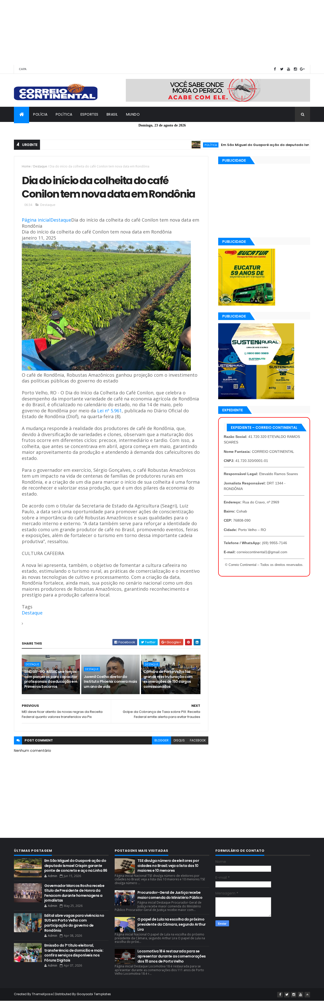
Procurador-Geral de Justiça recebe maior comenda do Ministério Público (169, 895)
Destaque (40, 166)
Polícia (40, 114)
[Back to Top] (307, 994)
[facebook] (275, 69)
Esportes (89, 114)
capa (22, 69)
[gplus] (302, 69)
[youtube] (288, 69)
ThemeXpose (42, 994)
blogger (161, 740)
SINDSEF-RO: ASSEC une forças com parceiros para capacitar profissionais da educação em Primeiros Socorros (50, 679)
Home (26, 166)
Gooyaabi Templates (94, 994)
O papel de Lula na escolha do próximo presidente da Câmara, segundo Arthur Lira (171, 924)
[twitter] (282, 69)
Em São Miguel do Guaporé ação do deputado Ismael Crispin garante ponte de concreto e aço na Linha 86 (75, 865)
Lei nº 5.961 (109, 411)
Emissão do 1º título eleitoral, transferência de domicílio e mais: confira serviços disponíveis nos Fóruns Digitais (73, 953)
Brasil (112, 114)
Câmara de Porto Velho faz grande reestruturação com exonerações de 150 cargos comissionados (168, 679)
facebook (198, 740)
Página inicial (36, 220)
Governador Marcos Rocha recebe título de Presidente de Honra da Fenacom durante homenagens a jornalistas (74, 893)
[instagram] (295, 69)
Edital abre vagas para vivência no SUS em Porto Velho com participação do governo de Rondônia (74, 923)
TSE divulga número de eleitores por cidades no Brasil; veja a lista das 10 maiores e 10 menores (168, 865)
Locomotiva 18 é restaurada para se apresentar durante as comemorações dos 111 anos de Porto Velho (171, 956)
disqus (179, 740)
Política (64, 114)
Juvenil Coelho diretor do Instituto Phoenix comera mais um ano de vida (110, 681)
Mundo (133, 114)
